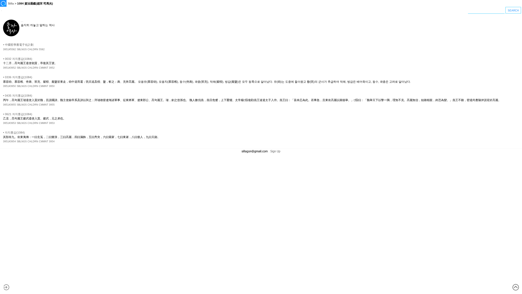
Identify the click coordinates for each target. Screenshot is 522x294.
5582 (42, 49)
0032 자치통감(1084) (18, 58)
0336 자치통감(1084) (18, 77)
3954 (52, 141)
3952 (52, 68)
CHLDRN (33, 49)
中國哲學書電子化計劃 (19, 44)
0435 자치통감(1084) (18, 95)
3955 (52, 105)
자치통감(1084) (15, 132)
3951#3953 (9, 123)
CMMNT (43, 68)
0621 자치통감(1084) (18, 114)
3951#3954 (9, 141)
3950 (52, 86)
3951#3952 (9, 68)
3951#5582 (9, 49)
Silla (11, 3)
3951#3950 (9, 86)
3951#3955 (9, 105)
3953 (52, 123)
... (22, 20)
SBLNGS (22, 49)
